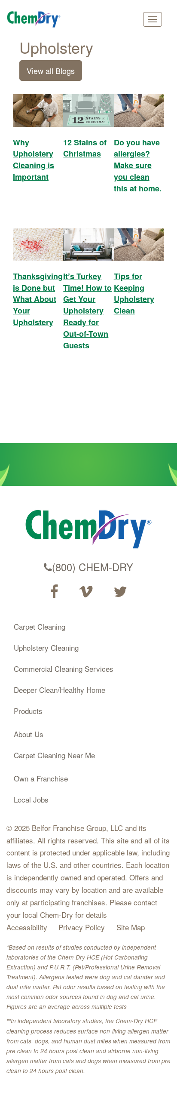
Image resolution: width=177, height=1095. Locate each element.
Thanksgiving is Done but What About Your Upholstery (38, 299)
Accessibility (26, 927)
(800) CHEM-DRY (92, 567)
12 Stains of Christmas (85, 148)
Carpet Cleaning (39, 626)
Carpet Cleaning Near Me (54, 755)
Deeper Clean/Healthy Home (59, 689)
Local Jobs (31, 799)
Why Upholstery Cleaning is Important (33, 159)
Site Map (130, 927)
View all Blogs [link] (51, 70)
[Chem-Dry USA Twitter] (120, 591)
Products (28, 710)
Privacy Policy (81, 927)
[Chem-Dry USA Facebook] (54, 591)
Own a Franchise (41, 778)
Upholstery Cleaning (46, 647)
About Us (28, 734)
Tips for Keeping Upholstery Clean (134, 293)
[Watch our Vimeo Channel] (86, 591)
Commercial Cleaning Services (63, 668)
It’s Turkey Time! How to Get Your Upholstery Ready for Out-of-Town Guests (87, 311)
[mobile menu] (152, 19)
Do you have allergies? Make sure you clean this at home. (138, 165)
